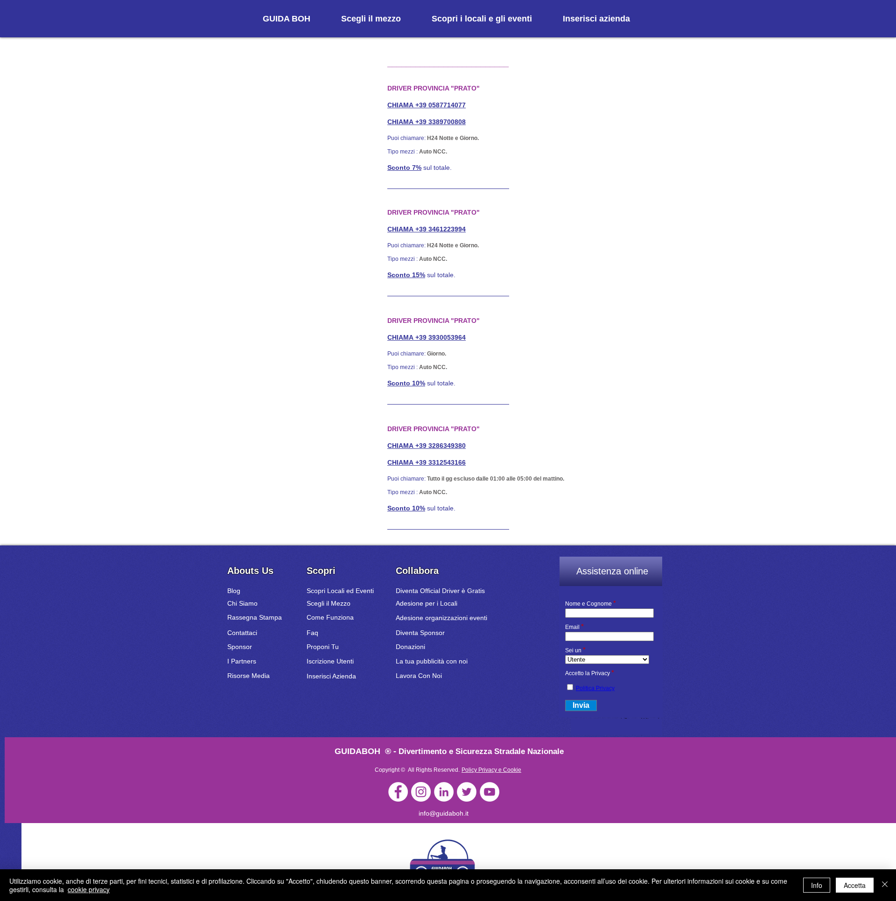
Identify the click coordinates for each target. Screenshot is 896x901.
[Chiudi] (884, 885)
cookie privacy (89, 889)
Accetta (855, 885)
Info (816, 885)
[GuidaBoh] (398, 792)
